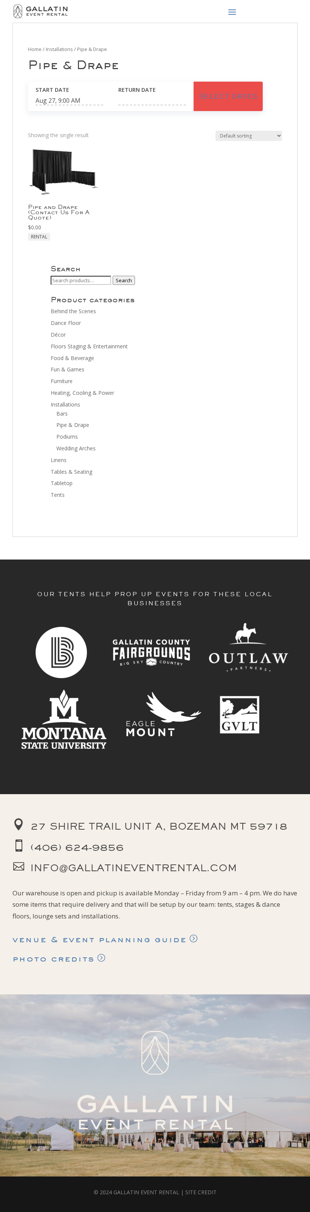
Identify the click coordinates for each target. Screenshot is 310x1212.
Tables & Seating (71, 471)
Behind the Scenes (73, 311)
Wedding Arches (76, 448)
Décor (58, 334)
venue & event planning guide (99, 939)
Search (124, 280)
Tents (58, 494)
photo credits (53, 958)
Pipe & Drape (72, 424)
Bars (62, 413)
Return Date (137, 90)
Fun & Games (67, 369)
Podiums (67, 436)
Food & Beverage (72, 358)
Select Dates (228, 96)
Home (35, 49)
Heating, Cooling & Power (82, 392)
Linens (59, 460)
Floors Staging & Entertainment (89, 346)
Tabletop (62, 483)
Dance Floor (66, 322)
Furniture (62, 381)
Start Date (52, 90)
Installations (59, 49)
